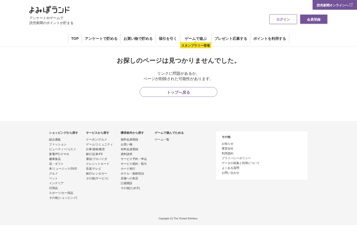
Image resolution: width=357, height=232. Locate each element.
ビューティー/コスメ (62, 149)
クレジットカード (97, 164)
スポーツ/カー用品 (61, 193)
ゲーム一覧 (162, 139)
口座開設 (126, 183)
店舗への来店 (129, 178)
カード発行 (128, 168)
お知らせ (227, 143)
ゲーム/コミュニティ (99, 144)
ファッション (58, 144)
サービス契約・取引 (134, 164)
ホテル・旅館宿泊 (132, 173)
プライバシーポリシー (236, 158)
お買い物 (126, 144)
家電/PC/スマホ (59, 154)
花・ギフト (56, 164)
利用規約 (227, 153)
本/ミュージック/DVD (63, 168)
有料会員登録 (129, 149)
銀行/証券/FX (94, 154)
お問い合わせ (230, 172)
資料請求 (126, 154)
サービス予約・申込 (134, 159)
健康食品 (55, 159)
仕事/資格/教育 (95, 149)
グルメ (53, 173)
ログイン (283, 19)
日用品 (53, 188)
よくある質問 (230, 168)
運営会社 (227, 148)
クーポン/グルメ (96, 139)
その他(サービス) (97, 178)
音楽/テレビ (93, 168)
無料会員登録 (129, 139)
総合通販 (55, 139)
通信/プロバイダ (96, 159)
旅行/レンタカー (96, 173)
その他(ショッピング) (63, 197)
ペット (53, 178)
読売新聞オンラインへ (333, 5)
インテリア (56, 183)
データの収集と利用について (241, 163)
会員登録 (314, 19)
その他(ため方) (130, 188)
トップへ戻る (178, 92)
